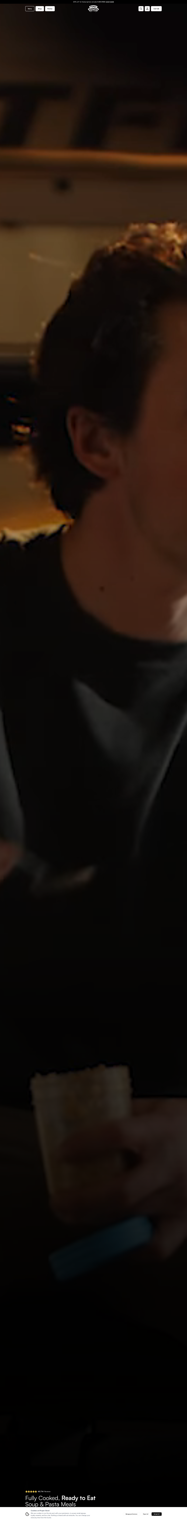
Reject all (145, 1514)
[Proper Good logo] (93, 8)
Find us (49, 9)
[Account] (147, 8)
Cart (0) (156, 9)
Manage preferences (131, 1514)
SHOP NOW (110, 2)
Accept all (156, 1514)
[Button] (141, 8)
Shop (40, 9)
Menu (30, 9)
